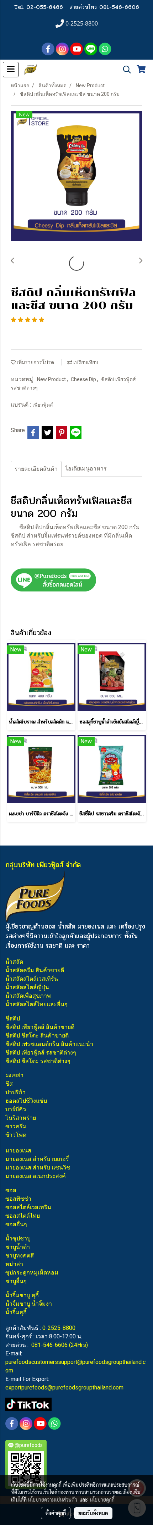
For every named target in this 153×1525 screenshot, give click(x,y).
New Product (52, 379)
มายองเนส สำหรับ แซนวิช (37, 1167)
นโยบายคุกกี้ (102, 1499)
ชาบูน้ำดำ (17, 1247)
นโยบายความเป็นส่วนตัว (52, 1499)
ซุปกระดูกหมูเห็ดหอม (31, 1272)
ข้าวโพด (15, 1135)
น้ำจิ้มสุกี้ (16, 1312)
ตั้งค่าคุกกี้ (56, 1513)
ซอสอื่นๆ (16, 1224)
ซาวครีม (16, 1126)
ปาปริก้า (15, 1092)
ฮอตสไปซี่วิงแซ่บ (26, 1100)
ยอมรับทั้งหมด (93, 1513)
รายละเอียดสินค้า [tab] (36, 469)
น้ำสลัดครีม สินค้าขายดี (34, 970)
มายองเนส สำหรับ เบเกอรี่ (37, 1159)
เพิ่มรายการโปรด (35, 362)
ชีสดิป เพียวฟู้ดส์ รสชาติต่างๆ (40, 1052)
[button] (124, 69)
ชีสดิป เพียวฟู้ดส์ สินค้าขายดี (39, 1027)
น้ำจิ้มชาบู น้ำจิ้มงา (28, 1303)
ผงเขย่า (14, 1075)
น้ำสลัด (14, 961)
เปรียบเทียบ (85, 362)
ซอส (10, 1190)
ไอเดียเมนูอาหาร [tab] (86, 468)
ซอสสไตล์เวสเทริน (28, 1207)
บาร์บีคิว (15, 1109)
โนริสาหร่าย (20, 1117)
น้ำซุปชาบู (18, 1238)
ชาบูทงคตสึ (19, 1255)
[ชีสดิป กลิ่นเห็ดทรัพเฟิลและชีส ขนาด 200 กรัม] (76, 177)
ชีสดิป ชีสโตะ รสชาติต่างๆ (37, 1061)
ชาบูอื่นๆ (16, 1281)
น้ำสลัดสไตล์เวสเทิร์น (31, 978)
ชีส (9, 1083)
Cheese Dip (84, 379)
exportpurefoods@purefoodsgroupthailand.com (64, 1387)
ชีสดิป (12, 1018)
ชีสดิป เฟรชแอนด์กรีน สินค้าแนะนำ (49, 1044)
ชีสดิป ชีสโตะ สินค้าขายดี (37, 1035)
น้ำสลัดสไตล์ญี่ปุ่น (27, 987)
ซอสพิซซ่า (18, 1198)
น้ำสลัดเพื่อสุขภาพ (28, 995)
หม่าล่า (14, 1264)
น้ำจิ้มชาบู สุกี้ (22, 1295)
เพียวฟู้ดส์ (42, 405)
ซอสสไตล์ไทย (22, 1215)
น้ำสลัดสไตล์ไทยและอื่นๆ (36, 1004)
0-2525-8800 (58, 1328)
